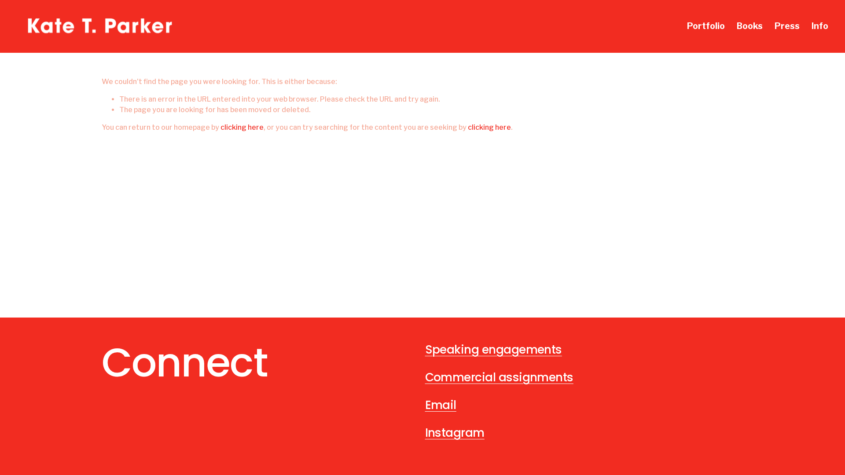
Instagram (455, 432)
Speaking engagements (493, 349)
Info (820, 26)
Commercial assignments (499, 377)
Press (787, 26)
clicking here (242, 127)
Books (750, 26)
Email (440, 405)
